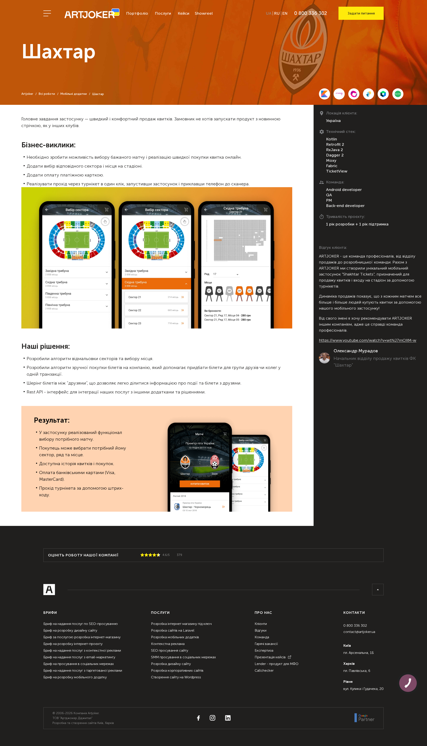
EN (285, 13)
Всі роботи (46, 94)
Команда (262, 637)
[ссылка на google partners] (364, 718)
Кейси (183, 13)
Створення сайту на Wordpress (176, 677)
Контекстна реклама (168, 644)
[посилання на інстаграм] (208, 718)
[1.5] (145, 555)
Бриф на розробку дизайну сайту (70, 630)
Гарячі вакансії (266, 644)
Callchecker (264, 670)
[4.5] (157, 555)
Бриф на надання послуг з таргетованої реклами (82, 670)
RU (277, 13)
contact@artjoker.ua (359, 632)
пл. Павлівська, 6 (356, 671)
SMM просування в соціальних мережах (183, 657)
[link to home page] (91, 13)
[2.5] (149, 555)
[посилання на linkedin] (223, 718)
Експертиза (264, 650)
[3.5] (153, 555)
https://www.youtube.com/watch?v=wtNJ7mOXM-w (367, 340)
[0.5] (141, 555)
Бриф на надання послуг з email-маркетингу (79, 657)
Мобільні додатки (73, 94)
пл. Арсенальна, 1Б (358, 653)
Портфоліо (137, 13)
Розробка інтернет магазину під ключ (181, 624)
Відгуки (260, 630)
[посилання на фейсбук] (198, 718)
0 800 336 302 (355, 625)
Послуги (163, 13)
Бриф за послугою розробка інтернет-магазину (82, 637)
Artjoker (27, 94)
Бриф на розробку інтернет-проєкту (73, 644)
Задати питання (361, 13)
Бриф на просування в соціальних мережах (78, 664)
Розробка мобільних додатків (175, 637)
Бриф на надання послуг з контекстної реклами (82, 650)
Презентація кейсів (270, 657)
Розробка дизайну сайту (171, 664)
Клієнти (261, 624)
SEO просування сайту (169, 650)
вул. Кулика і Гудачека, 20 (363, 689)
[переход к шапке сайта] (378, 589)
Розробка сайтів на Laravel (172, 630)
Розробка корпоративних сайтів (177, 670)
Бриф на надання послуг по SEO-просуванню (80, 624)
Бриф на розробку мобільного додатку (75, 677)
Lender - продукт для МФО (276, 664)
